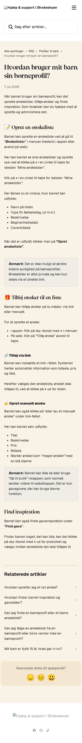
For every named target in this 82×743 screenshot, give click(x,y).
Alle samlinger (14, 51)
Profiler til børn (49, 51)
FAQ (31, 51)
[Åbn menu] (74, 7)
